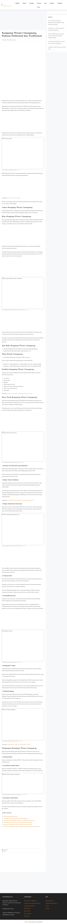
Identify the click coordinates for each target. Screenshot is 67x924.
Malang (39, 3)
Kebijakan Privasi (50, 900)
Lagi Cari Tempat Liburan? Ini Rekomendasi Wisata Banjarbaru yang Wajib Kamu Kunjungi (56, 22)
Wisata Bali (26, 916)
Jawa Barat (5, 849)
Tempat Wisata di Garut (29, 906)
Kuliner (31, 3)
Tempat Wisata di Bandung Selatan (32, 903)
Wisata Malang (27, 913)
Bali (45, 3)
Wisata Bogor (27, 908)
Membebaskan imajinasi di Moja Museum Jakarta (19, 744)
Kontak (47, 906)
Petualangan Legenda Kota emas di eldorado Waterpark (21, 500)
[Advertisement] (23, 20)
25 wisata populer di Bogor (14, 198)
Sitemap (47, 908)
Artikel (17, 3)
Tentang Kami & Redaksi (51, 903)
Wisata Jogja (27, 911)
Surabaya (59, 3)
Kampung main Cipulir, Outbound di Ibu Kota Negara (20, 393)
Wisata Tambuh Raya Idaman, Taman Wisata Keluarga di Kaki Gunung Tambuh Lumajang (56, 35)
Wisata (24, 3)
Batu (38, 7)
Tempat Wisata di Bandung (30, 900)
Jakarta (52, 3)
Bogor (4, 851)
